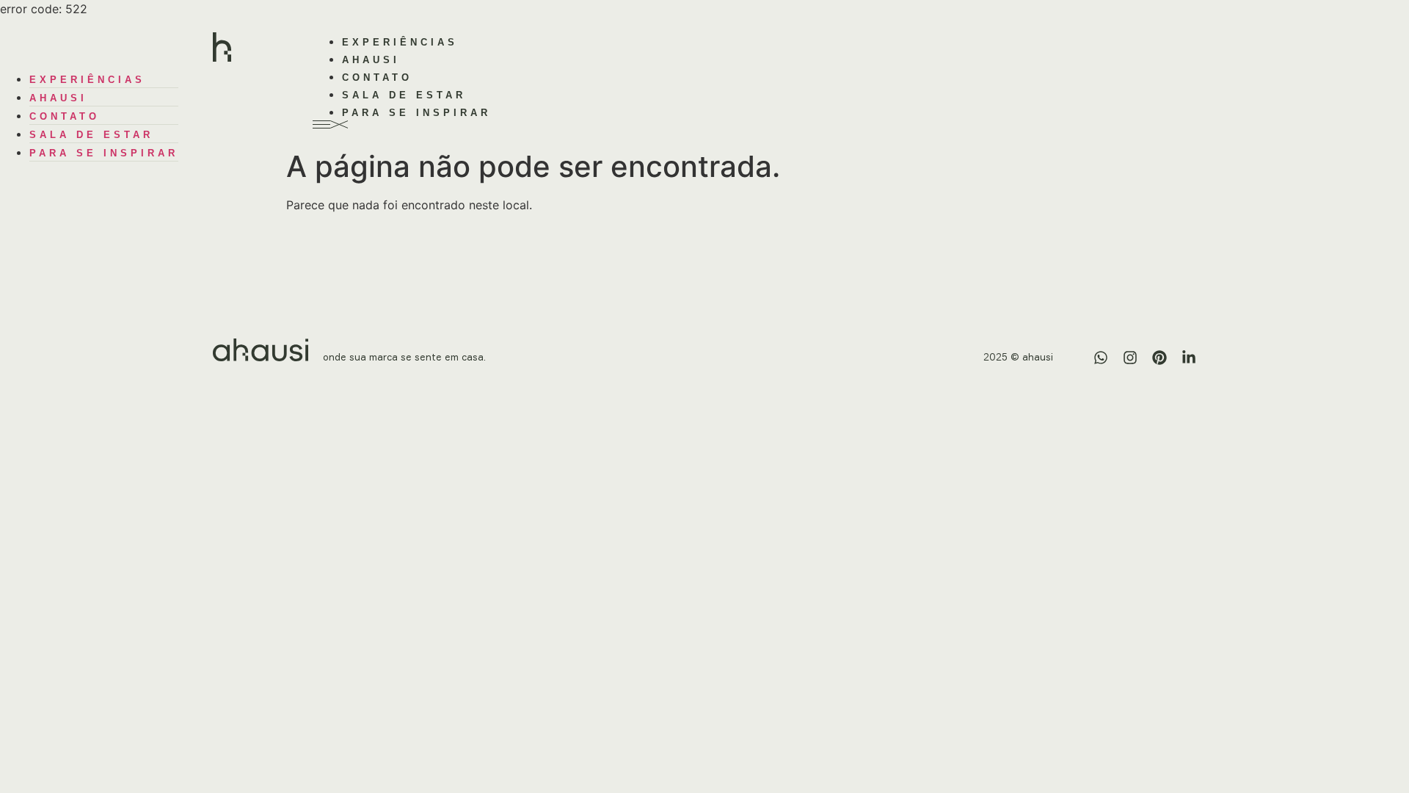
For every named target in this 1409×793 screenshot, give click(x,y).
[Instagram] (1130, 357)
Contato (377, 77)
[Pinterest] (1159, 357)
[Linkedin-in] (1189, 357)
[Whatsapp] (1100, 357)
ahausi (371, 59)
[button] (704, 124)
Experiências (400, 42)
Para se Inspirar (416, 112)
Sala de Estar (404, 95)
